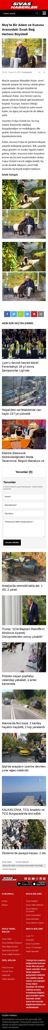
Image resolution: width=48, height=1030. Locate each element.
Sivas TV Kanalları (33, 947)
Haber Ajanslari (32, 951)
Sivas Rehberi (32, 901)
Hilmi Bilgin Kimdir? (10, 946)
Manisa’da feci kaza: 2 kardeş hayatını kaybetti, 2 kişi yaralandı (23, 725)
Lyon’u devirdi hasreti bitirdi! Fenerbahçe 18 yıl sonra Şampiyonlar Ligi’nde (20, 366)
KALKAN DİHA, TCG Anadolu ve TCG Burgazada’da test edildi (23, 811)
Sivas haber (32, 983)
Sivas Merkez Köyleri (35, 923)
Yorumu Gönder (12, 542)
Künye (4, 901)
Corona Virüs (7, 971)
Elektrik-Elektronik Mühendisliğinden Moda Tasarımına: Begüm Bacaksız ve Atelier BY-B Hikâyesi (23, 459)
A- (44, 72)
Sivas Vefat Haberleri (35, 905)
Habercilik (6, 975)
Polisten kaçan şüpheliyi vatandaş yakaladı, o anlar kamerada (19, 680)
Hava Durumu (8, 967)
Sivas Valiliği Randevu (11, 954)
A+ (39, 72)
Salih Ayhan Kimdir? (10, 950)
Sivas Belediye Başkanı (12, 943)
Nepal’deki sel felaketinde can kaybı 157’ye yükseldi (21, 412)
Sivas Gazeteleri (33, 943)
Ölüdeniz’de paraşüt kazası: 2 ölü (24, 853)
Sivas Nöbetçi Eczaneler (32, 910)
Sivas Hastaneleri (33, 915)
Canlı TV (29, 936)
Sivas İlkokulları (32, 919)
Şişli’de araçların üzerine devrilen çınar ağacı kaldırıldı (24, 768)
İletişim (5, 905)
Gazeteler (30, 940)
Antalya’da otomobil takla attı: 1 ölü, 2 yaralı (22, 587)
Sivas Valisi (7, 939)
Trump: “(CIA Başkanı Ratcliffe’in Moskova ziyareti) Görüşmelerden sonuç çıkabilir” (23, 633)
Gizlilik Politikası (9, 1015)
